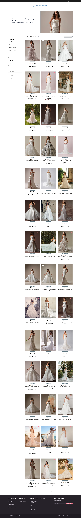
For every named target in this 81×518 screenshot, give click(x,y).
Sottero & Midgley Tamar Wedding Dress (65, 129)
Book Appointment (16, 25)
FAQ (9, 505)
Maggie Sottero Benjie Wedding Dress (32, 354)
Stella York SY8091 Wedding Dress (49, 256)
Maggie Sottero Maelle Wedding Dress (48, 129)
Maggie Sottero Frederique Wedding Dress (65, 483)
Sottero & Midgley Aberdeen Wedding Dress (48, 161)
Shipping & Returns (11, 504)
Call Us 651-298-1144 (45, 505)
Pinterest (64, 506)
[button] (11, 39)
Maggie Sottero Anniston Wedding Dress (32, 322)
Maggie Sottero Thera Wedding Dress (65, 96)
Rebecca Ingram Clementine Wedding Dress (65, 323)
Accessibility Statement (12, 507)
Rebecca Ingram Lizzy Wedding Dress (48, 450)
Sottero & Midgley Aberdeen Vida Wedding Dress (48, 290)
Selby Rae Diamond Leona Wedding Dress (48, 193)
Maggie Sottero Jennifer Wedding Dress (49, 419)
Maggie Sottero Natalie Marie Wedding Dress (65, 257)
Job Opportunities (22, 502)
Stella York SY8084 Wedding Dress (32, 96)
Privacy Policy (11, 515)
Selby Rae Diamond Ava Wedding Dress (49, 96)
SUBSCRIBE (69, 503)
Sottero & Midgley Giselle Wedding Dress (49, 322)
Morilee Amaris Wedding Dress (48, 354)
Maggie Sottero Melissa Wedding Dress (48, 64)
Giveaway (31, 508)
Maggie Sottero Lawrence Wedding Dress (32, 289)
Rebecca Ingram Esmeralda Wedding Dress (32, 129)
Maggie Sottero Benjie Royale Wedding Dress (32, 451)
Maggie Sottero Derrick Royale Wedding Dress (32, 387)
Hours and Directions (11, 502)
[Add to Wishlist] (38, 41)
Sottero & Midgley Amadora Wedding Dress (32, 193)
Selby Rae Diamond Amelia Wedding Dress (65, 160)
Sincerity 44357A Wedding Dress (65, 419)
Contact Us (10, 501)
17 (51, 491)
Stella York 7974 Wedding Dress (65, 450)
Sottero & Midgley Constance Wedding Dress (32, 484)
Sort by (62, 36)
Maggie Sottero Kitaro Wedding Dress (65, 193)
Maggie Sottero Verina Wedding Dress (32, 419)
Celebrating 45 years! (22, 501)
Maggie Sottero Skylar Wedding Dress (32, 160)
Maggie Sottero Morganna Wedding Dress (48, 386)
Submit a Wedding (32, 506)
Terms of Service (18, 515)
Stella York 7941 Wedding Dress (65, 386)
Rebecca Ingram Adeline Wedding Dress (65, 289)
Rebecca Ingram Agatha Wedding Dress (32, 256)
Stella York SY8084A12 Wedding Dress (48, 483)
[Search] (79, 10)
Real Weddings (32, 505)
